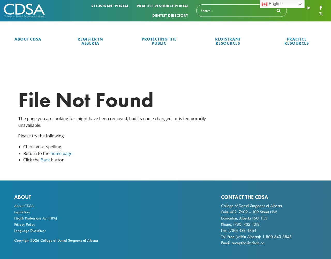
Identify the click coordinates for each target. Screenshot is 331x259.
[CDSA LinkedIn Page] (308, 8)
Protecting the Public (159, 41)
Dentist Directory (170, 15)
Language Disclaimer (30, 230)
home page (61, 153)
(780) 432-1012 (246, 224)
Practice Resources (296, 41)
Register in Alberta (90, 41)
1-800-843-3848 (276, 236)
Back (45, 160)
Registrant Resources (228, 41)
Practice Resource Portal (163, 6)
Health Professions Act (30, 218)
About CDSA (27, 39)
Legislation (22, 212)
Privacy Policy (24, 224)
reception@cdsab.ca (248, 243)
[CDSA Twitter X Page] (321, 13)
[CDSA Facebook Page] (321, 8)
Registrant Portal (110, 6)
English (275, 4)
